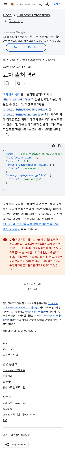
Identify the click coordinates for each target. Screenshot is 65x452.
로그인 (57, 4)
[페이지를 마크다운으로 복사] (19, 83)
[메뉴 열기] (5, 4)
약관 (5, 435)
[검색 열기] (40, 4)
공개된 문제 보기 (11, 354)
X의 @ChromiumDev (15, 403)
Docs (7, 15)
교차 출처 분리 (12, 94)
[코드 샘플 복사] (59, 146)
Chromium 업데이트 (14, 370)
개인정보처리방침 (20, 435)
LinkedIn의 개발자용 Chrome (19, 414)
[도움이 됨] (23, 67)
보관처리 (7, 381)
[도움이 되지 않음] (29, 67)
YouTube (7, 408)
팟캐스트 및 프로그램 (14, 387)
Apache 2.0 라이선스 (35, 311)
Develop (16, 21)
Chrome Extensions (33, 15)
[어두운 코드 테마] (53, 146)
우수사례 (7, 376)
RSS (5, 420)
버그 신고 (8, 349)
